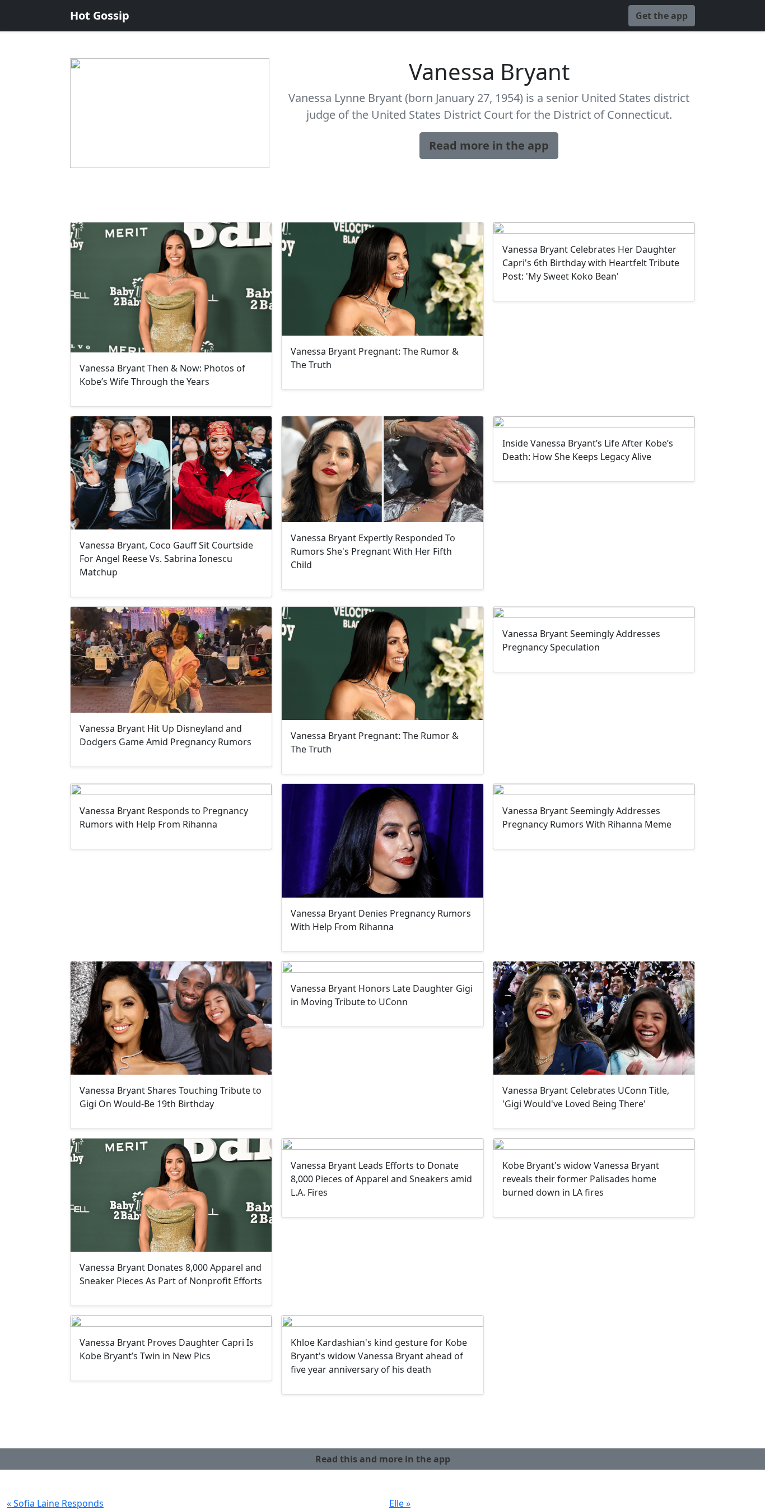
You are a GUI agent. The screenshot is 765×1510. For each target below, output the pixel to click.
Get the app (662, 16)
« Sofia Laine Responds (55, 1503)
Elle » (400, 1503)
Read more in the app (489, 145)
